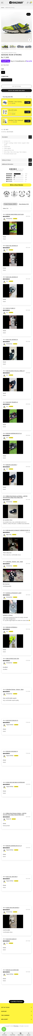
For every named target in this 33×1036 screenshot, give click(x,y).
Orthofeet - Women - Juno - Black (14, 561)
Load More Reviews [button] (16, 1001)
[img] (16, 169)
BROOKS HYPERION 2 (11, 627)
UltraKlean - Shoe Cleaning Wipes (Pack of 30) (15, 101)
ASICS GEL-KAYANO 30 (12, 245)
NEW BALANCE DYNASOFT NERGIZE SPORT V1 (18, 530)
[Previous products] (26, 97)
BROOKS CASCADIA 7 (11, 464)
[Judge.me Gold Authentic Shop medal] (22, 194)
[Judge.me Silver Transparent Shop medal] (30, 194)
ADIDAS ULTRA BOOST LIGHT (13, 593)
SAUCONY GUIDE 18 (11, 939)
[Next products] (30, 97)
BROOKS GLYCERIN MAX (12, 970)
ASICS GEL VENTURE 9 (11, 876)
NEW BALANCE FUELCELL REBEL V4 (15, 371)
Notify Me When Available (16, 90)
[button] (9, 173)
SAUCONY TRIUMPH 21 (12, 402)
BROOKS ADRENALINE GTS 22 (14, 433)
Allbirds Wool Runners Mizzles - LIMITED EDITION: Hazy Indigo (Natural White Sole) (14, 814)
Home (2, 7)
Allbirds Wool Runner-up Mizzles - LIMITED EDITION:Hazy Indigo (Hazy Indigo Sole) (15, 496)
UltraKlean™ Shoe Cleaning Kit (15, 120)
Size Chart (6, 65)
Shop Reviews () (24, 204)
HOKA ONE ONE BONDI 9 (12, 907)
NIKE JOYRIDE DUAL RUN (12, 658)
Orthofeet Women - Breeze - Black (14, 689)
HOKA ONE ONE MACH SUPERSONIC (15, 782)
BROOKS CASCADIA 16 (12, 751)
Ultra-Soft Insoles (12, 110)
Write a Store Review (16, 185)
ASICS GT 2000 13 (10, 308)
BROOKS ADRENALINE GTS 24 (14, 845)
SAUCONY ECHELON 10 (12, 720)
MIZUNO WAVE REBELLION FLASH (15, 214)
